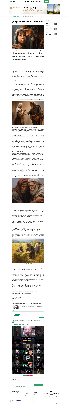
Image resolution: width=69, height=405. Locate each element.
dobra (16, 228)
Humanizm (32, 1)
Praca (35, 396)
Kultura (26, 396)
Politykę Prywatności (23, 386)
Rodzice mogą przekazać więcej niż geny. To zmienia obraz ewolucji (49, 34)
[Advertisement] (28, 66)
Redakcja (35, 392)
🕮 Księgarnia (41, 1)
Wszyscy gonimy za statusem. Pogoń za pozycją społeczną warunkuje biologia (30, 99)
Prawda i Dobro (26, 1)
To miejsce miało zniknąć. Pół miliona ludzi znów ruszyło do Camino (49, 29)
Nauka (26, 394)
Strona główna (14, 16)
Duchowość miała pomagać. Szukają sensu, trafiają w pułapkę (48, 23)
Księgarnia (35, 393)
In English (46, 1)
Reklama (35, 395)
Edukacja (36, 1)
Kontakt (35, 394)
